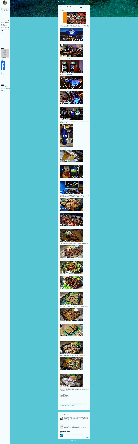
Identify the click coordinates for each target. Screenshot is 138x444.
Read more (87, 429)
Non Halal (63, 405)
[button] (88, 6)
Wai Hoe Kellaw (2, 60)
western (73, 405)
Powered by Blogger (74, 440)
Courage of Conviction (63, 1)
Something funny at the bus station (64, 414)
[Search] (89, 2)
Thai (70, 405)
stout (66, 405)
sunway (68, 405)
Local (60, 405)
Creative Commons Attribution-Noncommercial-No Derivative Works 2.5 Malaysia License (5, 87)
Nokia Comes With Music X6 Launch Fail (65, 431)
